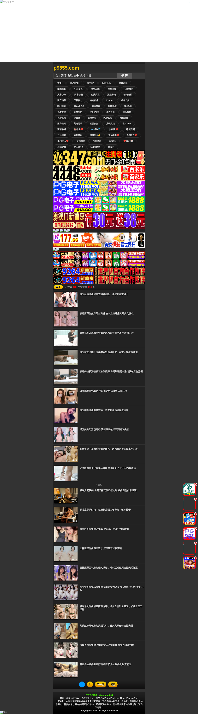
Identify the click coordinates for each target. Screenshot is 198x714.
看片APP (126, 123)
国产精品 (61, 100)
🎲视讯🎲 (131, 129)
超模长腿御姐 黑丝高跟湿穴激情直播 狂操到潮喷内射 (107, 645)
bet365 (112, 141)
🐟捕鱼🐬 (96, 129)
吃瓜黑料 (127, 112)
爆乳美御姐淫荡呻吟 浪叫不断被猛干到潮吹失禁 (104, 429)
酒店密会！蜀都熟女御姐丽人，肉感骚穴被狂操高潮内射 (109, 448)
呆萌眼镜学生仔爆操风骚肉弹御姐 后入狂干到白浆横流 (108, 468)
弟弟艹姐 (125, 100)
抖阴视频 (112, 106)
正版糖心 (78, 100)
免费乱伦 (78, 112)
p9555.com (66, 68)
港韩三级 (95, 89)
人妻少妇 (61, 94)
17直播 (77, 118)
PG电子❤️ (132, 135)
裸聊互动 (61, 118)
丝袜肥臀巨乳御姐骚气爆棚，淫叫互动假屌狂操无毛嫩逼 (109, 567)
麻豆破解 (96, 106)
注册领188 (95, 147)
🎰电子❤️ (78, 129)
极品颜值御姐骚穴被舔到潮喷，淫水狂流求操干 (104, 294)
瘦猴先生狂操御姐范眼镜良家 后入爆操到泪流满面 (105, 664)
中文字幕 (78, 89)
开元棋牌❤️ (113, 135)
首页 (59, 83)
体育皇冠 (78, 135)
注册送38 (94, 112)
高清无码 (78, 123)
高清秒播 (61, 129)
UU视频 (128, 106)
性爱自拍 (94, 123)
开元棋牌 (61, 135)
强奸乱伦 (123, 83)
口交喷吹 (129, 89)
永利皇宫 (97, 141)
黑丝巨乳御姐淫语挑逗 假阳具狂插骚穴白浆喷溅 (104, 529)
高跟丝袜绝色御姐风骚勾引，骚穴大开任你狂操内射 (106, 625)
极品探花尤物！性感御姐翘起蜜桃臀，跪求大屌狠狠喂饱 (109, 352)
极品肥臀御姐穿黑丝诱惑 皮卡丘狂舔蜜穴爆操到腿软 (107, 313)
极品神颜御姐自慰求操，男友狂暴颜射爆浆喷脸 (104, 410)
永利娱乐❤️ (63, 141)
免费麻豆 (95, 94)
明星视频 (112, 89)
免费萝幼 (61, 112)
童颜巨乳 (61, 89)
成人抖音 (110, 112)
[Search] (141, 68)
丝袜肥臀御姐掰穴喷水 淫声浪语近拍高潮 (101, 548)
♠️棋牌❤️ (113, 129)
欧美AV (90, 83)
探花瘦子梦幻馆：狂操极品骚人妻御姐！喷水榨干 (105, 509)
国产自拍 (74, 83)
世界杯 (111, 147)
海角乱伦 (94, 100)
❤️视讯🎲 (128, 141)
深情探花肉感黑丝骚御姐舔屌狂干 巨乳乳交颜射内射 (107, 332)
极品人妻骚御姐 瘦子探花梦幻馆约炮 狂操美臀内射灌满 (108, 490)
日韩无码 (106, 83)
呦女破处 (124, 118)
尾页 (113, 684)
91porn (109, 100)
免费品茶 (107, 118)
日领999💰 (95, 135)
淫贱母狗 (111, 94)
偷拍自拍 (128, 94)
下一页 (100, 684)
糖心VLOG (79, 106)
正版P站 (92, 118)
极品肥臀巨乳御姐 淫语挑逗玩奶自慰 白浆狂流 (103, 390)
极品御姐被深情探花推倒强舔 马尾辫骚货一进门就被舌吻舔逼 (111, 371)
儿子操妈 (110, 123)
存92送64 (78, 147)
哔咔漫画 (61, 106)
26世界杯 (61, 147)
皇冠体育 (80, 141)
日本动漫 (78, 94)
